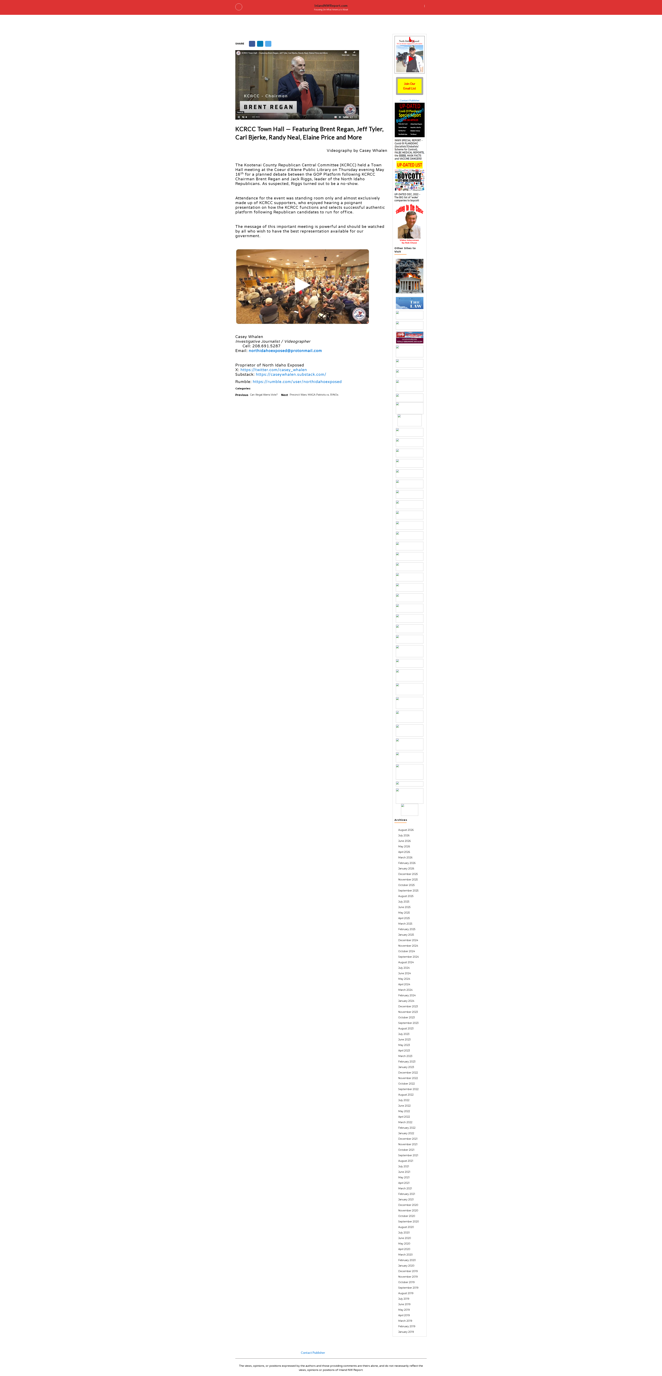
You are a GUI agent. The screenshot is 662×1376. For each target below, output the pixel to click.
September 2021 (408, 1155)
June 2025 (404, 907)
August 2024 (406, 962)
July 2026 (403, 835)
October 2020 (406, 1216)
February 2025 (406, 929)
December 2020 (408, 1205)
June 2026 (404, 841)
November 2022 (408, 1078)
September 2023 (408, 1023)
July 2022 (403, 1100)
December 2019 (408, 1271)
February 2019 (406, 1326)
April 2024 (404, 984)
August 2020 (406, 1227)
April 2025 (404, 918)
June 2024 (404, 973)
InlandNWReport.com (331, 5)
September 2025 (408, 890)
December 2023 (408, 1006)
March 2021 (405, 1188)
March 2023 (405, 1056)
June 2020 (404, 1238)
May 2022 (404, 1111)
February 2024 (407, 995)
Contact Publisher (409, 100)
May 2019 (404, 1309)
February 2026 (406, 863)
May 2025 (404, 912)
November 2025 (408, 879)
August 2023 (406, 1028)
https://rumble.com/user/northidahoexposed (297, 382)
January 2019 (406, 1331)
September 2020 (408, 1221)
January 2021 (406, 1199)
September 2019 (408, 1287)
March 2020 (405, 1254)
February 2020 (407, 1260)
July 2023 (403, 1034)
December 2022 (408, 1072)
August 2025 (405, 896)
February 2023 (406, 1061)
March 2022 (405, 1122)
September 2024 (408, 956)
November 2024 (408, 945)
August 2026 (406, 829)
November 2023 (408, 1012)
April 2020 (404, 1249)
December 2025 (408, 874)
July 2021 (403, 1166)
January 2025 (406, 934)
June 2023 (404, 1039)
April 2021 (404, 1183)
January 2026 (406, 868)
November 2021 (408, 1144)
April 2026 (404, 852)
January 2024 (406, 1000)
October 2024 (406, 951)
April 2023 (404, 1050)
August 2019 (405, 1293)
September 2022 (408, 1089)
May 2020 (404, 1243)
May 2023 (404, 1045)
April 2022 (404, 1116)
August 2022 (406, 1094)
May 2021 (404, 1177)
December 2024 (408, 940)
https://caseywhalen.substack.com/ (291, 374)
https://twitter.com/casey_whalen (273, 370)
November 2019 (408, 1276)
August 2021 (405, 1160)
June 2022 (404, 1105)
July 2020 (404, 1232)
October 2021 (406, 1149)
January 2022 (406, 1133)
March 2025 (405, 923)
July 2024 (404, 967)
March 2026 (405, 857)
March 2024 (405, 989)
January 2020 (406, 1265)
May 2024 (404, 978)
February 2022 (406, 1127)
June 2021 (404, 1171)
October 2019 (406, 1282)
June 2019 (404, 1304)
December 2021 (408, 1138)
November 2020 (408, 1210)
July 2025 (403, 901)
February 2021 (406, 1194)
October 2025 (406, 885)
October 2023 (406, 1017)
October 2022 (406, 1083)
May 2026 (404, 846)
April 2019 (404, 1315)
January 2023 (406, 1067)
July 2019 (403, 1298)
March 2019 (405, 1320)
